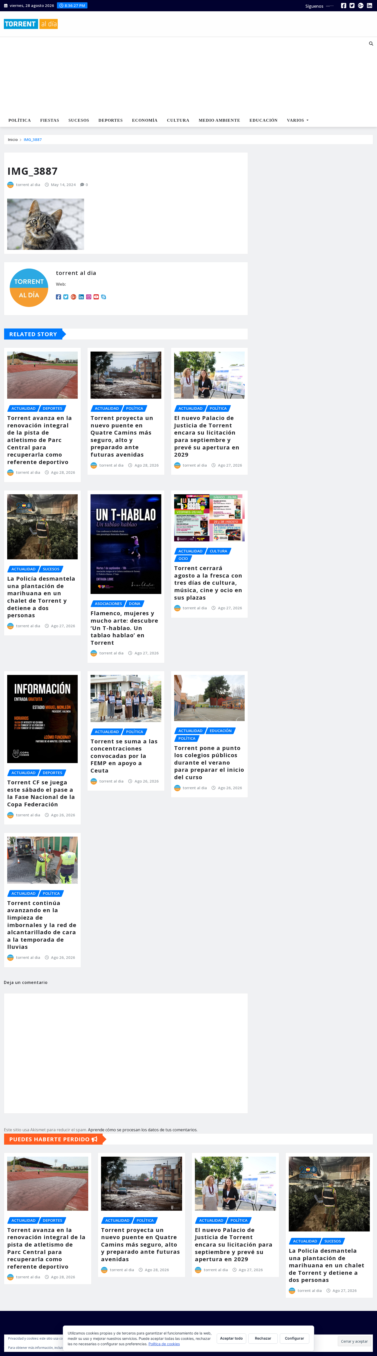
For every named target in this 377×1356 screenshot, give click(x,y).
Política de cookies (164, 1344)
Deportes (110, 120)
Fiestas (49, 120)
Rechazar (263, 1338)
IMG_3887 (33, 139)
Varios (296, 120)
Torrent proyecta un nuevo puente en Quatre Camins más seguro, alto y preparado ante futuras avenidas (122, 436)
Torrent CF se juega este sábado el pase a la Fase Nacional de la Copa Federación (41, 793)
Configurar (294, 1338)
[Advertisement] (173, 76)
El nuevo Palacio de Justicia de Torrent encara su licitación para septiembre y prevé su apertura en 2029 (207, 436)
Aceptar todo (231, 1338)
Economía (145, 120)
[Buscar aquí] (371, 43)
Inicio (13, 139)
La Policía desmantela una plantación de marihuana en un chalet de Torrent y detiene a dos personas (41, 596)
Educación (264, 120)
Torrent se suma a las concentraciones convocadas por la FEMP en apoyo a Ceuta (124, 755)
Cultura (178, 120)
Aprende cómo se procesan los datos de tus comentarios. (142, 1130)
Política (19, 120)
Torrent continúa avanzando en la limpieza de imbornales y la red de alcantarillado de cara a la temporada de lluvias (41, 925)
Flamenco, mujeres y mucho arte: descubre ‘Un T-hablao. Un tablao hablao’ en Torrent (124, 627)
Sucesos (78, 120)
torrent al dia (28, 184)
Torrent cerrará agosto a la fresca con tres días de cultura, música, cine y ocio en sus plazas (208, 582)
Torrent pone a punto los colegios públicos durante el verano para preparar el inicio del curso (209, 762)
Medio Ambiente (219, 120)
